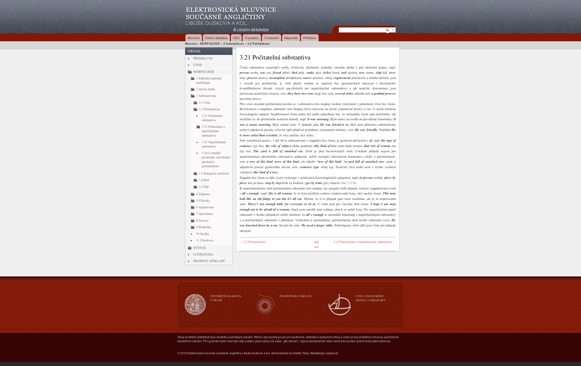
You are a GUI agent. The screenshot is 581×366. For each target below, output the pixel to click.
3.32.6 (351, 182)
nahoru (316, 244)
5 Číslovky (203, 200)
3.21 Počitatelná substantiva (212, 117)
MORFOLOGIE (210, 43)
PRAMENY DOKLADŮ (209, 261)
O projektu (252, 38)
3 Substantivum (233, 43)
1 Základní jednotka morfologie (209, 80)
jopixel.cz (332, 353)
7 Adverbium (204, 213)
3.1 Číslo (204, 102)
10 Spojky (202, 233)
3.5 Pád (204, 186)
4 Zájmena (203, 194)
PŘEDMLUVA (203, 58)
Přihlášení (309, 38)
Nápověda (291, 38)
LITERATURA (203, 254)
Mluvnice (193, 38)
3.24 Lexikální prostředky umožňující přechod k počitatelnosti (216, 159)
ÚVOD (197, 65)
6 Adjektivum (205, 207)
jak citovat (290, 341)
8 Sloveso (202, 220)
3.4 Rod (204, 180)
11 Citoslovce (205, 240)
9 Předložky (204, 227)
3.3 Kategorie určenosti (214, 173)
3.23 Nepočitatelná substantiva (214, 144)
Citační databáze (216, 38)
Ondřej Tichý (301, 353)
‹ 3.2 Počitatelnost (253, 241)
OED (236, 38)
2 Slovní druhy (205, 89)
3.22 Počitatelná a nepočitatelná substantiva (213, 130)
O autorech (271, 38)
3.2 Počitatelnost (258, 43)
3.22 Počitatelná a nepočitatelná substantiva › (363, 241)
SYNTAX (199, 248)
